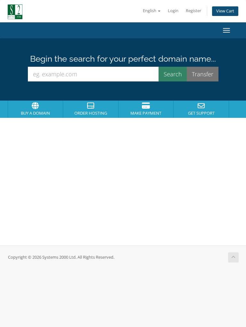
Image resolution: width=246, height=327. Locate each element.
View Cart (225, 11)
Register (193, 10)
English (150, 10)
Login (173, 10)
